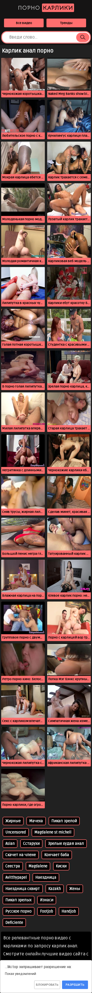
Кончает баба (56, 855)
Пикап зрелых (18, 900)
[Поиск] (82, 37)
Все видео (24, 23)
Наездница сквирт (22, 888)
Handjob (69, 911)
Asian (10, 843)
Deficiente (14, 922)
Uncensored (15, 832)
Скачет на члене (20, 855)
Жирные (13, 821)
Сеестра (12, 866)
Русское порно (18, 911)
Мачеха (36, 821)
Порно (45, 7)
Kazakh (54, 888)
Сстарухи (31, 843)
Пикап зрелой (64, 821)
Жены (74, 888)
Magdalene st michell (52, 832)
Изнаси (46, 900)
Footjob (46, 911)
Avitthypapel (16, 877)
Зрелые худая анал (66, 843)
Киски (61, 866)
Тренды (66, 23)
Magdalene (38, 866)
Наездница (45, 877)
